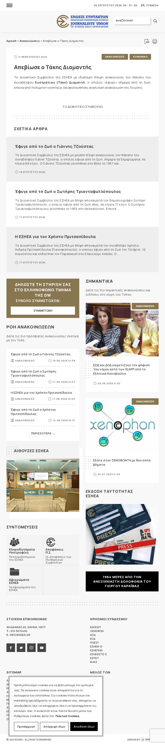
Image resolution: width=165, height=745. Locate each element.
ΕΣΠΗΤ (94, 658)
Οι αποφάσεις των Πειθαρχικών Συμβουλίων (58, 555)
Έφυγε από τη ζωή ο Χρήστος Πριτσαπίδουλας (33, 412)
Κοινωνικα (140, 56)
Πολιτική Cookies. (68, 716)
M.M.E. (94, 662)
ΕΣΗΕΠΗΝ (96, 650)
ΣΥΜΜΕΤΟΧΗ (43, 310)
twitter (21, 647)
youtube (41, 647)
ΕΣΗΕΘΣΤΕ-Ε (98, 654)
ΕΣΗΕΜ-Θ (96, 646)
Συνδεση (152, 5)
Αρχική (11, 41)
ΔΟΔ (93, 635)
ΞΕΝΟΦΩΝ (97, 631)
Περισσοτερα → (43, 433)
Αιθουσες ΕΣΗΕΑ (31, 450)
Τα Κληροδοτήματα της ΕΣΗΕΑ (22, 554)
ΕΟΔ (92, 639)
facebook (10, 647)
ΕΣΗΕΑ (82, 21)
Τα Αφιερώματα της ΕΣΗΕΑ (22, 585)
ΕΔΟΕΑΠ (95, 627)
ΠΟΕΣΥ (94, 642)
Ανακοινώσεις (30, 41)
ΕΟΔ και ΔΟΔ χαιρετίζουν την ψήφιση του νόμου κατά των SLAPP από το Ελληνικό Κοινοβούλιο (121, 369)
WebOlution (150, 739)
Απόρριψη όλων (54, 726)
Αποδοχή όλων (84, 726)
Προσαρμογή (26, 726)
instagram (31, 647)
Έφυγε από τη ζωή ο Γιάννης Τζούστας (54, 146)
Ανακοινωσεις (115, 56)
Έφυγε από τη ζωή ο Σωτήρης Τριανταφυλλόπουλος (68, 191)
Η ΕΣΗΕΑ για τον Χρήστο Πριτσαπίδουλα (55, 236)
